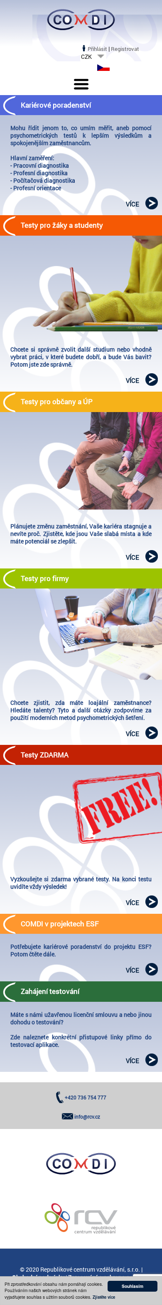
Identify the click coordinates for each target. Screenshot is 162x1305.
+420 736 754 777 (85, 1097)
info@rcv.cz (87, 1116)
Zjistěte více (104, 1297)
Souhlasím (132, 1286)
